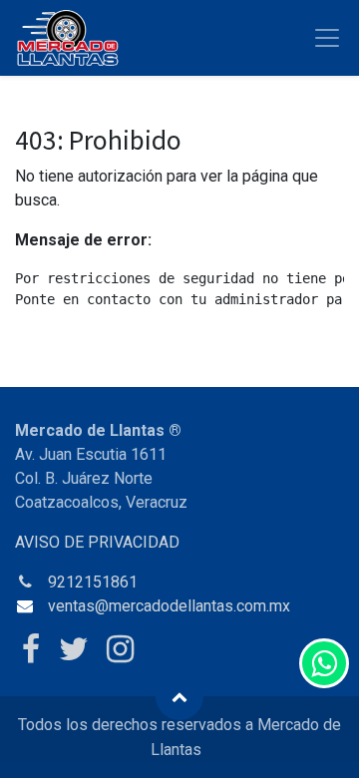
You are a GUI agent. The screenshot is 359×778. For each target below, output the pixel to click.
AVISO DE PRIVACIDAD (97, 542)
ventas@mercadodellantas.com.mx (169, 605)
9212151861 (93, 582)
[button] (179, 696)
